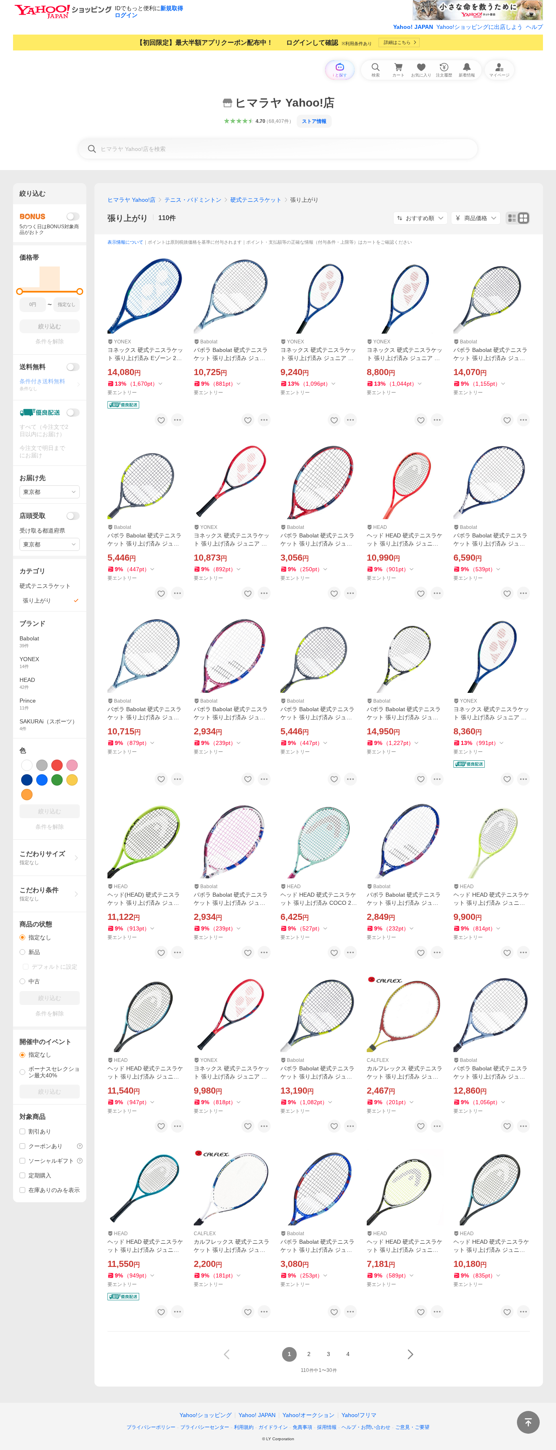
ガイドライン (273, 1427)
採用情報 (327, 1427)
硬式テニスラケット (256, 200)
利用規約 (244, 1427)
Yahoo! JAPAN (413, 27)
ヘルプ (534, 27)
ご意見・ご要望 (412, 1427)
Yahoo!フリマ (359, 1415)
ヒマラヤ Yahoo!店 (131, 200)
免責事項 (302, 1427)
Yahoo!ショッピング (205, 1415)
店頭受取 (33, 515)
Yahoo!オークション (308, 1415)
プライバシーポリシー (151, 1427)
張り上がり (127, 218)
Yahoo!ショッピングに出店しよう (479, 27)
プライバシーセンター (204, 1427)
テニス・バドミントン (192, 200)
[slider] (19, 291)
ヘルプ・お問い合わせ (365, 1427)
